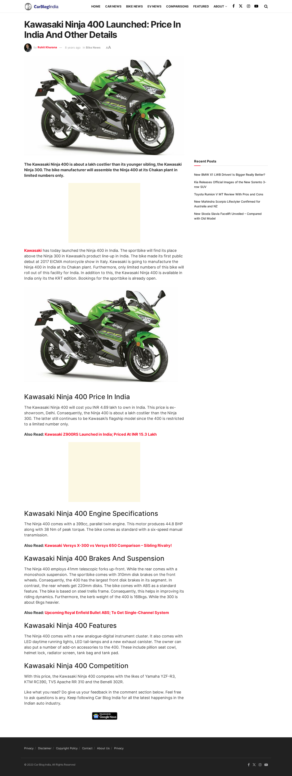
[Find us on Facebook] (233, 6)
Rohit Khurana (47, 47)
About (219, 6)
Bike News (134, 6)
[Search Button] (266, 6)
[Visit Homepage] (41, 6)
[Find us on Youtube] (256, 6)
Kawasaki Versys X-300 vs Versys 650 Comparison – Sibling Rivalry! (108, 545)
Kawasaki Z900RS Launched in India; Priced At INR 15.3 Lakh (101, 434)
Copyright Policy (67, 748)
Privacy (29, 748)
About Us (103, 748)
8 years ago (73, 47)
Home (95, 6)
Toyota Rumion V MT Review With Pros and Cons (228, 194)
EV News (154, 6)
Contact (87, 748)
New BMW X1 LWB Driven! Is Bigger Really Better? (229, 174)
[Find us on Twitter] (241, 6)
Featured (201, 6)
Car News (113, 6)
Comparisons (177, 6)
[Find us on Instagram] (248, 6)
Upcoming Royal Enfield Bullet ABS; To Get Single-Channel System (107, 612)
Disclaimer (45, 748)
